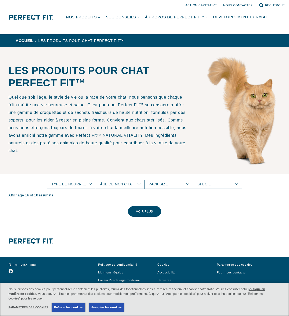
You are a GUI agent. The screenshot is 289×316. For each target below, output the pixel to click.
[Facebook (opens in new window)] (10, 273)
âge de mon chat (117, 184)
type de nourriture (72, 184)
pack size (158, 184)
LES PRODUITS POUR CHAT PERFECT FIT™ (81, 41)
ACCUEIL (25, 41)
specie (204, 184)
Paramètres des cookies (234, 264)
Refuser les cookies (68, 307)
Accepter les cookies (106, 307)
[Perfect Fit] (30, 240)
